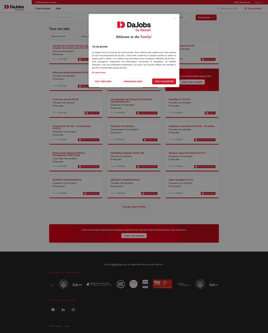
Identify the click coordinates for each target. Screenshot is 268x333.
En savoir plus (99, 72)
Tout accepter (164, 81)
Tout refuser (102, 81)
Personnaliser (133, 81)
